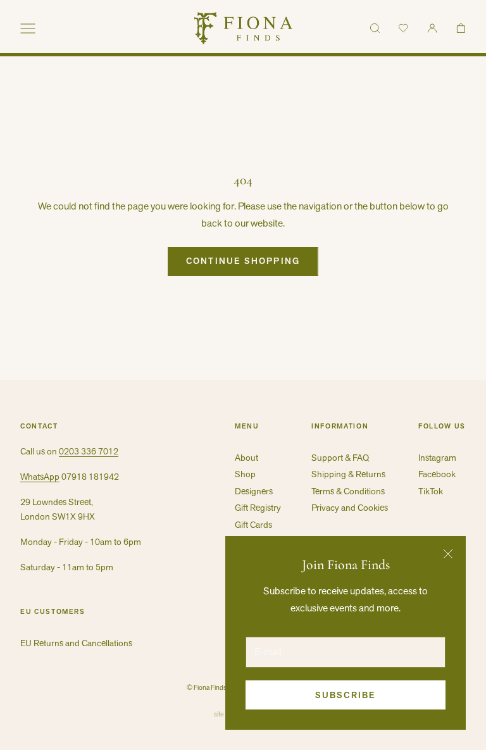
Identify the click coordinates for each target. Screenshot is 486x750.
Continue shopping (243, 260)
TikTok (430, 491)
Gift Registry (258, 507)
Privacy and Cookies (349, 507)
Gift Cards (253, 524)
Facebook (437, 474)
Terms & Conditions (348, 491)
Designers (254, 491)
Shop (245, 474)
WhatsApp (39, 476)
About (246, 457)
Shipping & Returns (348, 474)
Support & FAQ (340, 457)
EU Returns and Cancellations (76, 643)
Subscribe (345, 695)
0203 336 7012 (88, 451)
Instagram (437, 457)
